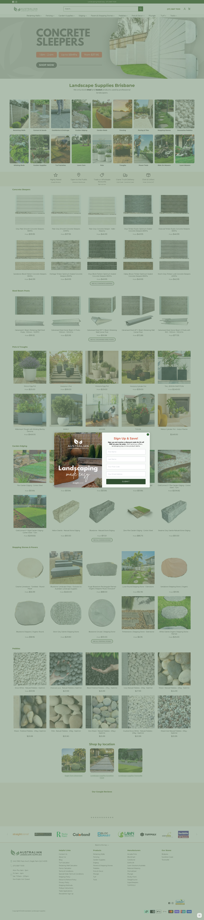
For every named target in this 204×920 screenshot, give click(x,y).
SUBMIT (126, 482)
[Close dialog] (148, 434)
